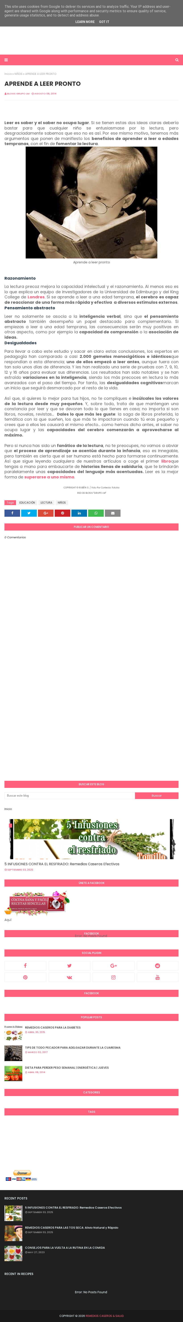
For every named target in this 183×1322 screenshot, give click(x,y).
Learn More (85, 22)
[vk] (70, 977)
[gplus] (114, 965)
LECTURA (46, 502)
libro (166, 461)
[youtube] (158, 977)
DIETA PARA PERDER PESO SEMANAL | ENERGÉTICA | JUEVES (67, 1068)
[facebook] (25, 965)
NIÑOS (19, 74)
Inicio (8, 74)
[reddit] (158, 965)
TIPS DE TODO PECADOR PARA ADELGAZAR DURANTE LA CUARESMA (73, 1047)
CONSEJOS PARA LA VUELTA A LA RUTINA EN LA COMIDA (65, 1248)
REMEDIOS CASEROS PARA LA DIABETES (53, 1027)
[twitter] (70, 965)
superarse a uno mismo (49, 477)
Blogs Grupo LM (18, 93)
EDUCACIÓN (27, 502)
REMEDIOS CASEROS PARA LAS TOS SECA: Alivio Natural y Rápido (71, 1228)
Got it (104, 22)
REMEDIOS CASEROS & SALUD (105, 1316)
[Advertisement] (91, 40)
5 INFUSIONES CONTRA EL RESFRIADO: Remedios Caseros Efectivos (61, 864)
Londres (36, 297)
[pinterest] (25, 977)
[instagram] (114, 977)
